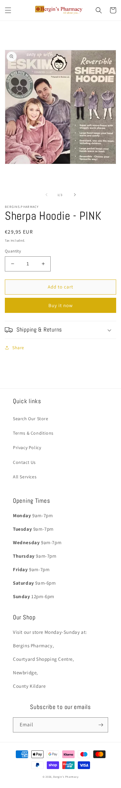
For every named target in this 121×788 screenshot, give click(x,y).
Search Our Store (30, 418)
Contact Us (24, 462)
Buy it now (60, 305)
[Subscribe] (101, 724)
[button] (8, 10)
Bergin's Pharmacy (65, 776)
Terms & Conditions (33, 433)
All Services (24, 477)
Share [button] (18, 347)
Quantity (13, 251)
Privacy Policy (27, 447)
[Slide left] (46, 195)
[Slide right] (75, 195)
